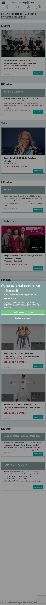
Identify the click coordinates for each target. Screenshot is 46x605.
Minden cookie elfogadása (23, 312)
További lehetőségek (23, 318)
